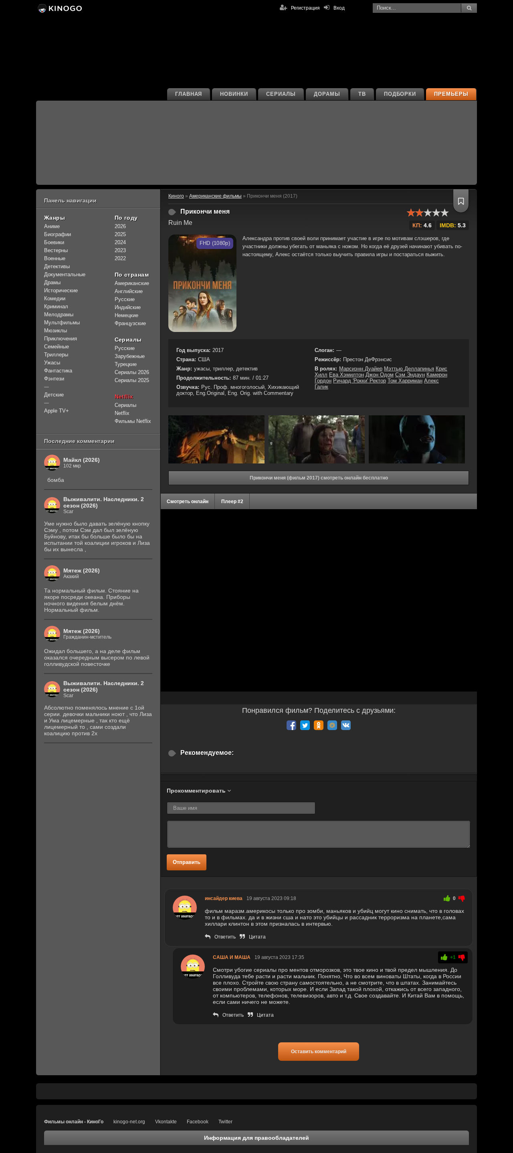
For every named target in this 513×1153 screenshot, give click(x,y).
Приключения (60, 339)
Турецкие (126, 364)
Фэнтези (54, 379)
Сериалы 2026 (132, 372)
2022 (120, 258)
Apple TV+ (56, 411)
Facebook (197, 1122)
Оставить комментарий (318, 1051)
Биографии (57, 234)
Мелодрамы (58, 315)
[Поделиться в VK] (346, 725)
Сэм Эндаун (410, 375)
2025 (120, 234)
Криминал (56, 306)
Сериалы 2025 (132, 380)
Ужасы (52, 363)
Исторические (61, 290)
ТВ (362, 94)
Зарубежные (130, 356)
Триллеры (56, 355)
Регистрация (305, 8)
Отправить (186, 862)
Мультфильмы (62, 323)
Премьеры (451, 94)
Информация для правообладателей (256, 1138)
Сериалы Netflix (125, 409)
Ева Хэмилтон (346, 375)
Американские (132, 283)
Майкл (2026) (81, 460)
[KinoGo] (59, 8)
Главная (188, 94)
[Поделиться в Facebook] (291, 725)
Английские (129, 291)
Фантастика (58, 371)
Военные (54, 258)
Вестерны (56, 250)
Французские (130, 323)
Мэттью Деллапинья (409, 369)
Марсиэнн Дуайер (360, 369)
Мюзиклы (55, 331)
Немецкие (126, 315)
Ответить (225, 937)
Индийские (128, 307)
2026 (120, 226)
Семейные (56, 347)
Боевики (54, 242)
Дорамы (327, 94)
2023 (120, 250)
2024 (120, 242)
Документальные (64, 274)
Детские (54, 395)
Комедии (54, 298)
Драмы (52, 282)
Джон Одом (380, 375)
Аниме (52, 226)
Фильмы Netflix (133, 421)
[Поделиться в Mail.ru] (332, 725)
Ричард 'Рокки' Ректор (359, 381)
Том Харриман (405, 381)
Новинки (234, 94)
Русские (125, 299)
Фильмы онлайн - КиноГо (73, 1122)
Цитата (257, 937)
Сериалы (281, 94)
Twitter (225, 1122)
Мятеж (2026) (81, 570)
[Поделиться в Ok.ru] (318, 725)
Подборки (400, 94)
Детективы (57, 266)
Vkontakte (166, 1122)
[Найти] (469, 8)
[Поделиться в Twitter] (305, 725)
